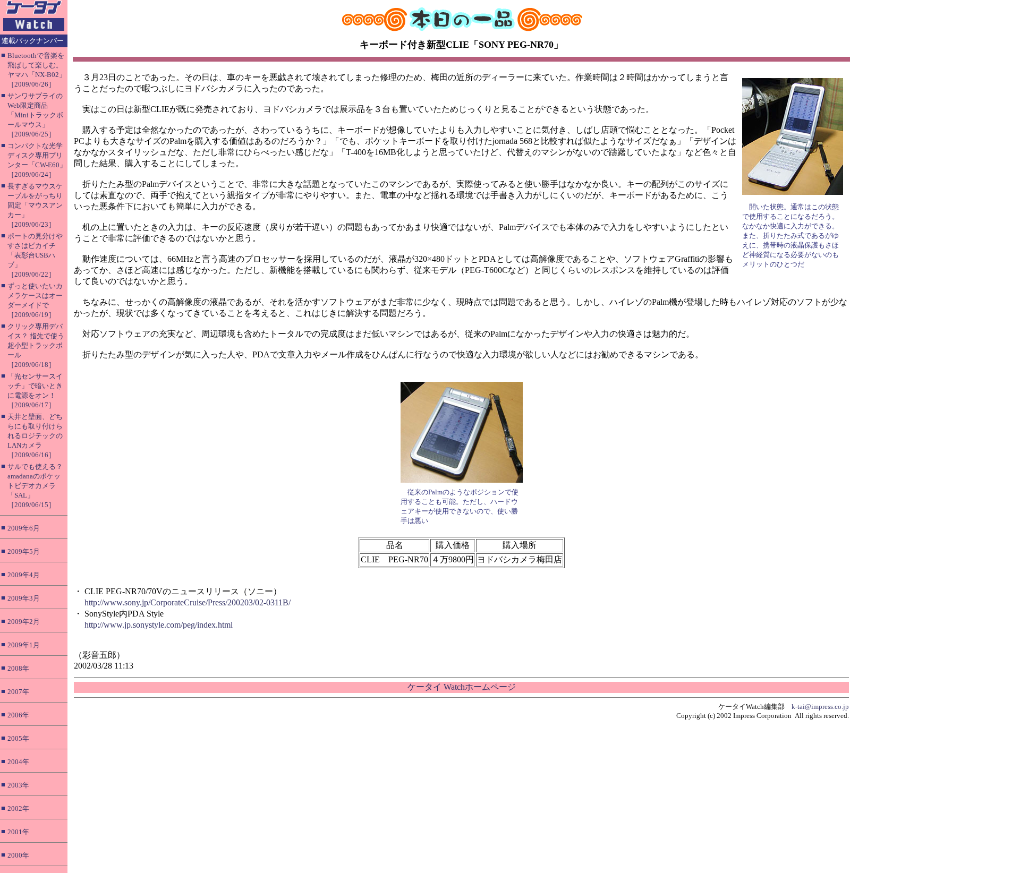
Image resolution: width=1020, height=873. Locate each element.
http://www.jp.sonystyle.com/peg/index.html (158, 624)
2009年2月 (23, 622)
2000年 (18, 855)
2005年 (18, 738)
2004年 (18, 762)
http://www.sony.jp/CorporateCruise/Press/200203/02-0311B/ (187, 602)
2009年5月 (23, 551)
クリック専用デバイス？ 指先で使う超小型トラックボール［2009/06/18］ (35, 345)
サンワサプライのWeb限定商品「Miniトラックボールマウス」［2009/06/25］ (35, 115)
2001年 (18, 832)
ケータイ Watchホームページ (461, 686)
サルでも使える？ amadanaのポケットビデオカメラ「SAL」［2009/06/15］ (35, 486)
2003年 (18, 785)
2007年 (18, 692)
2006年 (18, 715)
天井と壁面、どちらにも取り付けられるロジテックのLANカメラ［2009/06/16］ (35, 436)
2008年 (18, 668)
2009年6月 (23, 528)
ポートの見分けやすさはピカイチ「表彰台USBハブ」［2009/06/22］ (35, 255)
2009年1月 (23, 645)
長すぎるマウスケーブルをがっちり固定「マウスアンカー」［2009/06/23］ (35, 205)
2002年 (18, 808)
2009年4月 (23, 575)
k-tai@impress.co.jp (820, 707)
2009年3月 (23, 598)
